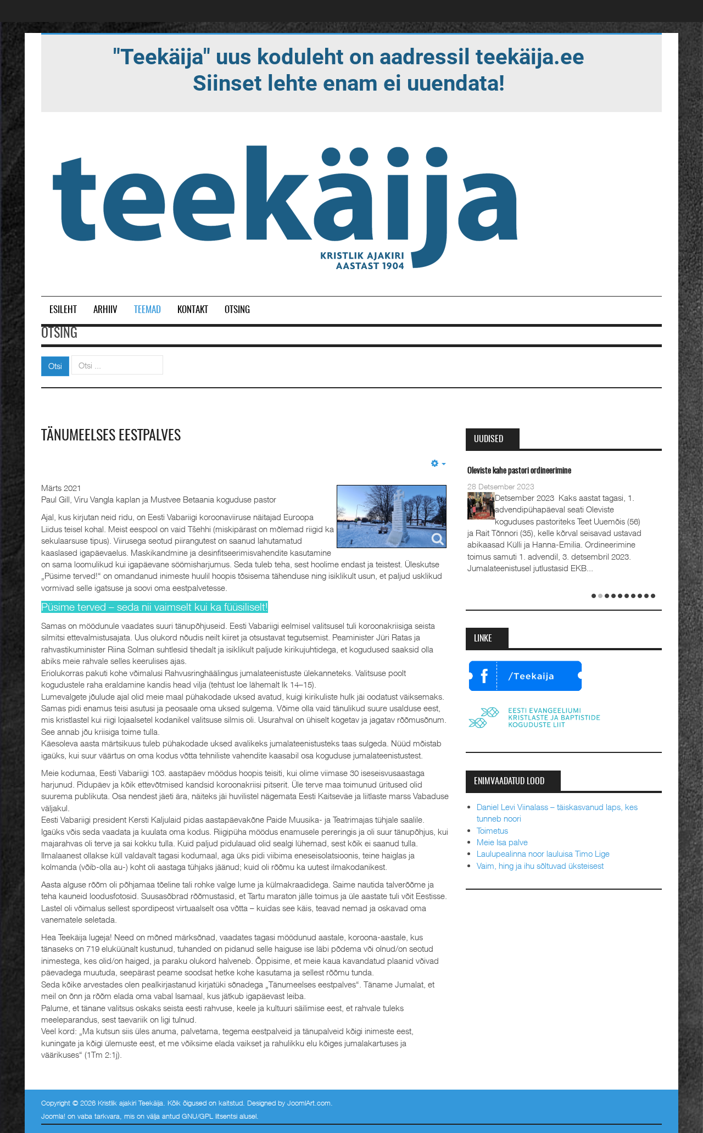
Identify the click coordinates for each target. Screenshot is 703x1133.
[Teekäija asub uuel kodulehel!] (348, 69)
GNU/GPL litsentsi (209, 1116)
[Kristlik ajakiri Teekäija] (287, 205)
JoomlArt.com (309, 1102)
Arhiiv (105, 310)
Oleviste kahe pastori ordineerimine (519, 471)
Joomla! (53, 1116)
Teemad (147, 310)
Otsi (55, 366)
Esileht (63, 310)
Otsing (237, 310)
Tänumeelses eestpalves (111, 436)
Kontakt (192, 310)
